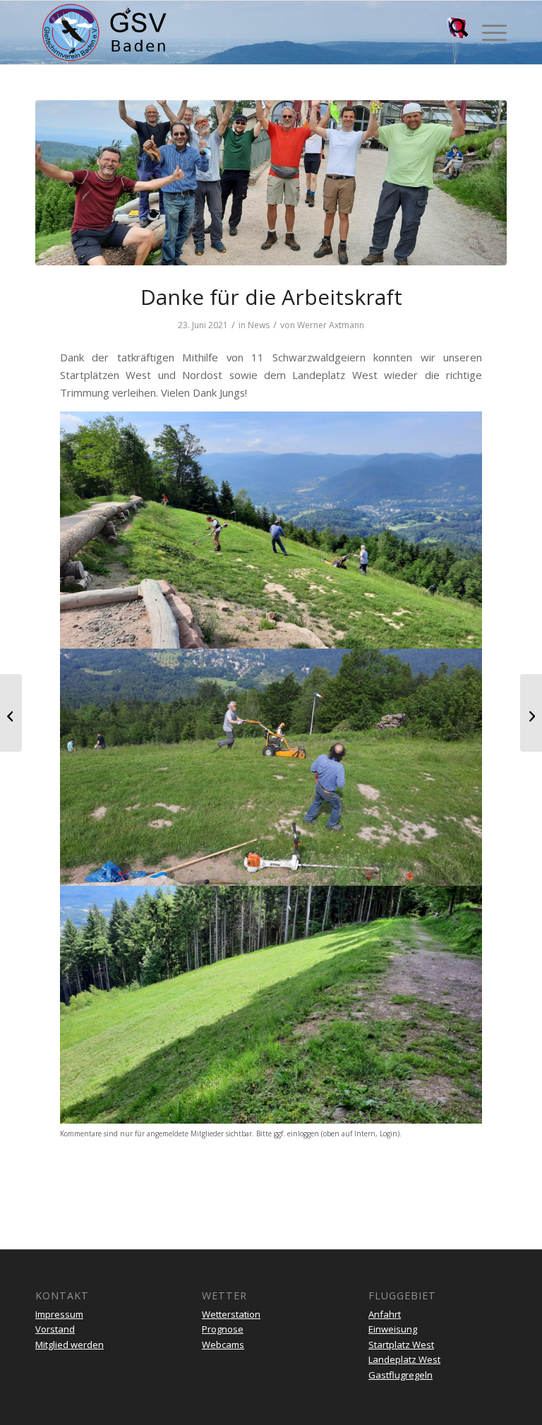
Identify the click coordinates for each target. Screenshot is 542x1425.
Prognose (222, 1329)
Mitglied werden (69, 1344)
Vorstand (55, 1329)
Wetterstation (231, 1314)
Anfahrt (384, 1314)
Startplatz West (401, 1344)
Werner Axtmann (330, 325)
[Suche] (452, 32)
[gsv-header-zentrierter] (104, 32)
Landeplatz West (404, 1359)
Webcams (223, 1344)
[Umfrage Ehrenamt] (11, 713)
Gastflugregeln (400, 1375)
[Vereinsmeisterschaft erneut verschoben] (531, 713)
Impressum (59, 1314)
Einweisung (392, 1329)
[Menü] (487, 32)
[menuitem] (452, 32)
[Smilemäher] (271, 182)
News (259, 325)
